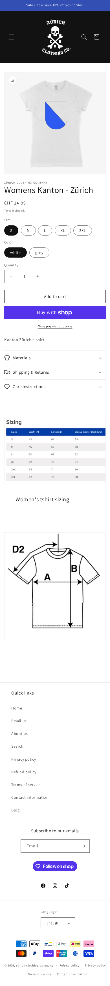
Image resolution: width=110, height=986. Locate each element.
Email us (19, 720)
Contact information (30, 797)
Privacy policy (23, 759)
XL (63, 230)
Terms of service (26, 784)
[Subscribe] (83, 846)
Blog (15, 810)
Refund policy (23, 771)
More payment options (55, 326)
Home (16, 708)
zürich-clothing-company (34, 965)
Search (17, 746)
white (15, 252)
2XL (82, 230)
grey (39, 252)
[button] (11, 37)
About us (19, 733)
